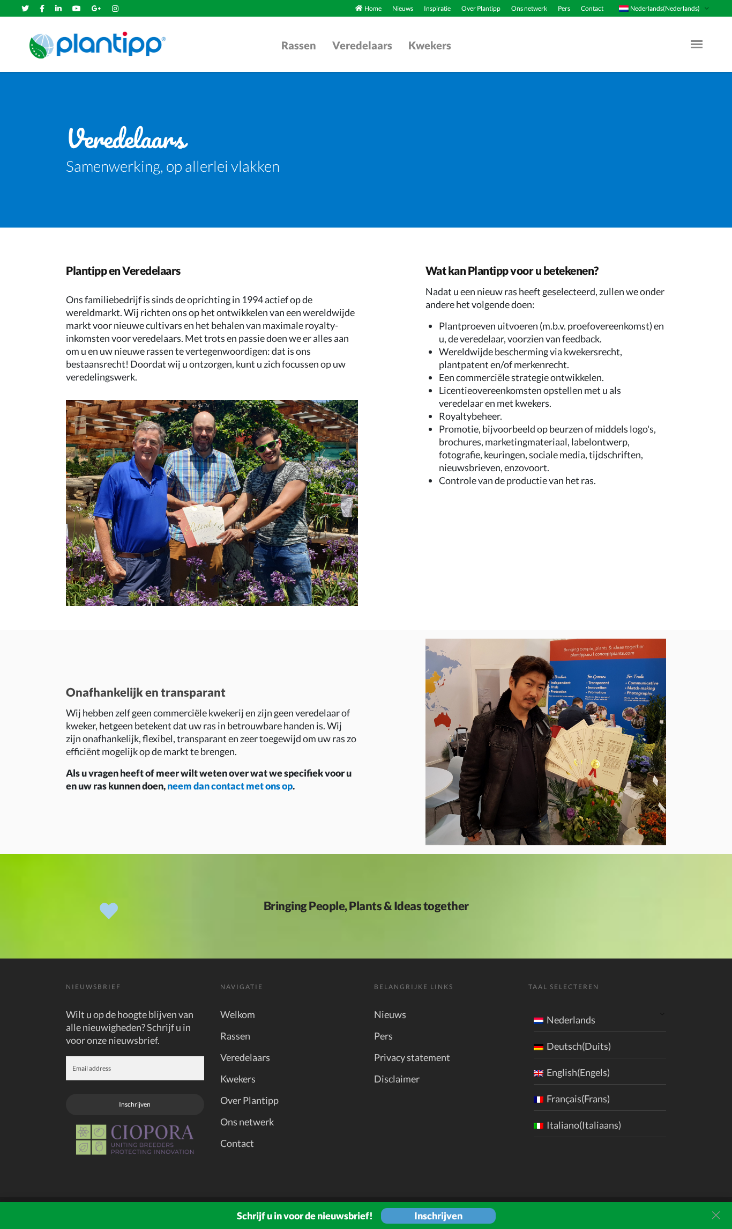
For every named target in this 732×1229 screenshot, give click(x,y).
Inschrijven (135, 1104)
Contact (592, 8)
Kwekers (429, 45)
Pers (564, 8)
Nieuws (402, 8)
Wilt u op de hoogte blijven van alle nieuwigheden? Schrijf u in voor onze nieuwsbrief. (129, 1027)
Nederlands (571, 1020)
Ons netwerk (529, 8)
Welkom (237, 1014)
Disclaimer (397, 1079)
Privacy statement (412, 1057)
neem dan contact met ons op (230, 786)
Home (373, 8)
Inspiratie (437, 8)
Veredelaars (362, 45)
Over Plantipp (481, 8)
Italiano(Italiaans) (584, 1125)
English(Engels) (578, 1072)
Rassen (298, 45)
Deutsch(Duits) (579, 1046)
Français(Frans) (578, 1098)
